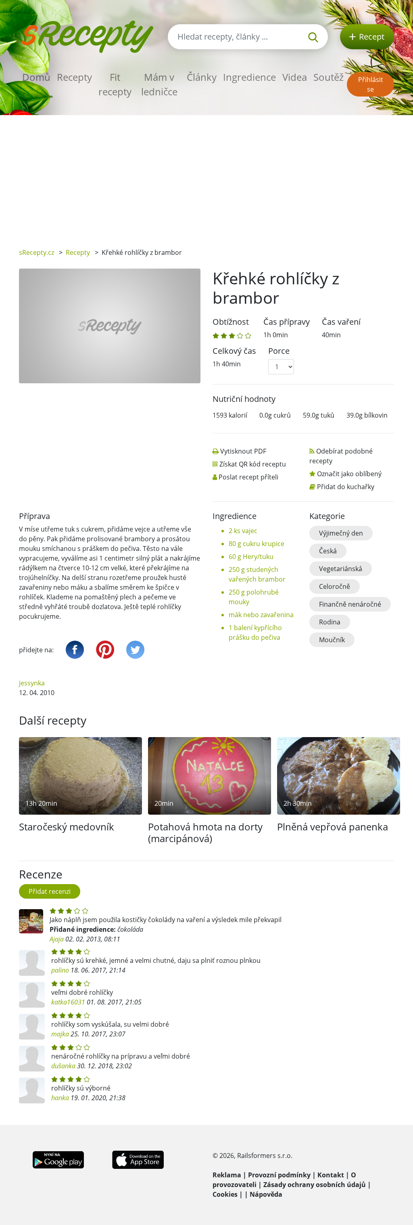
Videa (294, 77)
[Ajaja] (31, 921)
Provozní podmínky (279, 1174)
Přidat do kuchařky (345, 486)
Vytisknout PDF (243, 451)
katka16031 (68, 1002)
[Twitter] (135, 650)
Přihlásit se (370, 84)
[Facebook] (75, 650)
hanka (60, 1097)
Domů (36, 77)
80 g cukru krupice (256, 543)
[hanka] (32, 1090)
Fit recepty (114, 84)
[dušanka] (32, 1059)
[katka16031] (32, 995)
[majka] (32, 1027)
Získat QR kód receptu (252, 464)
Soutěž (328, 77)
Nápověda (266, 1194)
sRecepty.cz (36, 252)
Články (202, 77)
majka (60, 1034)
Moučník (332, 639)
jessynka (32, 683)
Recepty (74, 77)
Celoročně (334, 586)
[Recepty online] (87, 35)
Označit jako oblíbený (349, 473)
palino (60, 970)
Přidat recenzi (50, 891)
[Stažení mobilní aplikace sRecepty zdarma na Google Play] (58, 1159)
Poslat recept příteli (248, 477)
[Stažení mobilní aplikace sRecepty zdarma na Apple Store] (137, 1159)
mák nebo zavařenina (261, 614)
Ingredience (249, 77)
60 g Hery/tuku (251, 556)
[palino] (32, 963)
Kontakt (330, 1174)
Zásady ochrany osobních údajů (314, 1184)
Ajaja (57, 939)
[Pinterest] (105, 650)
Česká (328, 550)
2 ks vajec (243, 530)
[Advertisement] (206, 175)
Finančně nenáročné (350, 604)
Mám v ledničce (159, 84)
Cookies (225, 1194)
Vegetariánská (340, 568)
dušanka (63, 1065)
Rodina (329, 622)
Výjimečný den (341, 533)
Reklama (227, 1174)
